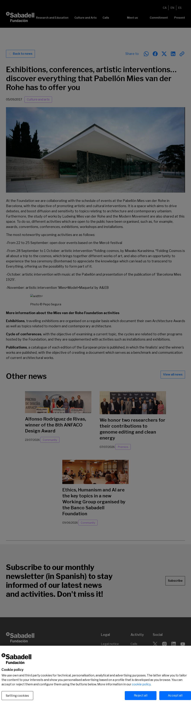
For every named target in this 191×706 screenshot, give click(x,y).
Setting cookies (17, 695)
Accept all (175, 695)
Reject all (140, 695)
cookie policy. (141, 684)
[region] (95, 676)
